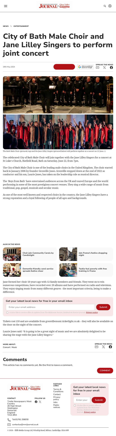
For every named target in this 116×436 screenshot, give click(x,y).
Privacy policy (56, 398)
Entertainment (21, 26)
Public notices (56, 406)
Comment (105, 370)
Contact (57, 394)
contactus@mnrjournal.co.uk (25, 424)
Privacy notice (92, 312)
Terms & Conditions (58, 390)
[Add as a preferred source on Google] (85, 66)
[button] (5, 6)
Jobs (55, 402)
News (5, 26)
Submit (103, 307)
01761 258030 (21, 419)
